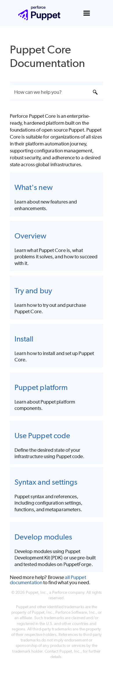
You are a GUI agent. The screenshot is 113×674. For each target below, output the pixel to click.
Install (24, 338)
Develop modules (43, 536)
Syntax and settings (46, 481)
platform (41, 387)
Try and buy (33, 290)
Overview (30, 235)
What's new (33, 187)
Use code (42, 435)
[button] (95, 92)
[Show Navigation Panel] (87, 13)
